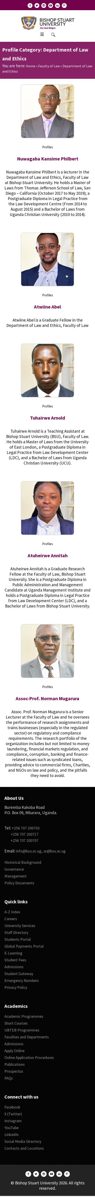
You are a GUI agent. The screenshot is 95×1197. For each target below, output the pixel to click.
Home (30, 66)
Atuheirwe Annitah (48, 555)
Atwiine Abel (47, 307)
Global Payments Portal (24, 946)
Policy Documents (19, 882)
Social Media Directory (22, 1141)
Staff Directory (16, 932)
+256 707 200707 (24, 840)
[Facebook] (30, 5)
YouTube (11, 1127)
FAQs (8, 1078)
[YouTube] (50, 5)
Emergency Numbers (21, 980)
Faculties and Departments (26, 1036)
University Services (19, 925)
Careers (10, 918)
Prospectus (13, 1071)
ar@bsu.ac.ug (55, 851)
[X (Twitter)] (36, 5)
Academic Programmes (23, 1016)
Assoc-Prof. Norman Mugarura (47, 698)
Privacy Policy (15, 987)
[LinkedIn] (57, 5)
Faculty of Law (49, 66)
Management (15, 876)
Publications (14, 1064)
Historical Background (22, 862)
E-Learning (13, 953)
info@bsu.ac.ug (28, 851)
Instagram (13, 1120)
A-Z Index (12, 911)
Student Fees (15, 959)
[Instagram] (43, 5)
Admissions (13, 966)
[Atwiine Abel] (47, 260)
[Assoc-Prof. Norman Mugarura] (47, 651)
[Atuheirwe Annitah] (47, 508)
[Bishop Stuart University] (47, 23)
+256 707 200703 (26, 828)
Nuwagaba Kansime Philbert (47, 159)
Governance (14, 869)
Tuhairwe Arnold (47, 418)
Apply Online (14, 1050)
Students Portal (17, 939)
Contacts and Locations (24, 1148)
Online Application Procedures (29, 1057)
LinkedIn (11, 1134)
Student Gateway (18, 973)
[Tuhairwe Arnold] (47, 370)
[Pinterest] (64, 5)
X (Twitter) (13, 1113)
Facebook (12, 1107)
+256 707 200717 (24, 834)
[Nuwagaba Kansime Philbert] (47, 111)
